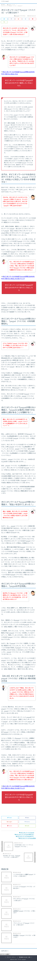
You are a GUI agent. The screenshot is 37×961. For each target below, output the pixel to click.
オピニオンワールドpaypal (27, 832)
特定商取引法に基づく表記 (24, 957)
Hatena (28, 821)
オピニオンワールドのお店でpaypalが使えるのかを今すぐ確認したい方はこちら (19, 83)
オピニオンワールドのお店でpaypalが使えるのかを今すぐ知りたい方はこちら (19, 287)
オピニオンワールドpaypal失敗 (28, 838)
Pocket (10, 826)
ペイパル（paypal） (5, 1)
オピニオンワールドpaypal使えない (25, 834)
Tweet (10, 817)
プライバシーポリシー (11, 957)
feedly (28, 826)
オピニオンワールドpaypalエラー (25, 836)
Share (27, 817)
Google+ (10, 821)
